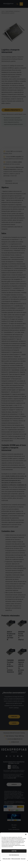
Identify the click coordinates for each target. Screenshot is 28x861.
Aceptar (14, 851)
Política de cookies (7, 858)
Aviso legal (23, 858)
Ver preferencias (14, 855)
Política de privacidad (15, 858)
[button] (26, 834)
